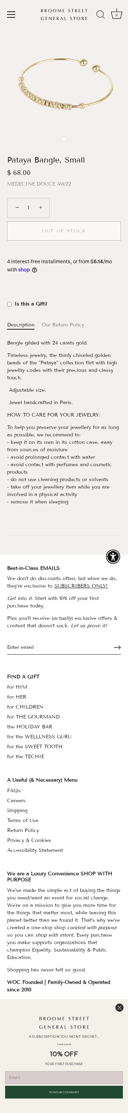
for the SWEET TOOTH (35, 747)
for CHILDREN (25, 707)
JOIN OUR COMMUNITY (64, 1091)
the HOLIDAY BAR (29, 727)
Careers (16, 801)
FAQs (14, 791)
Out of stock (64, 231)
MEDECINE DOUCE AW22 (39, 184)
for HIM (17, 687)
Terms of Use (22, 820)
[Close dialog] (119, 1007)
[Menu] (11, 14)
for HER (16, 697)
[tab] (24, 325)
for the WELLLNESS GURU (39, 737)
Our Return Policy (63, 325)
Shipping (17, 811)
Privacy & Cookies (29, 840)
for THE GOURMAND (33, 717)
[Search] (100, 15)
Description (20, 325)
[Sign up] (117, 647)
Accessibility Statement (35, 850)
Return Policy (23, 830)
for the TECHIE (25, 757)
